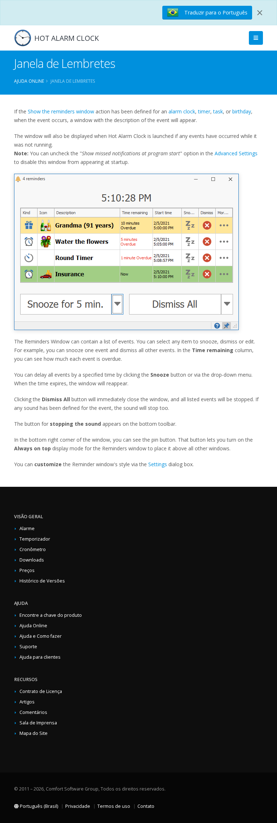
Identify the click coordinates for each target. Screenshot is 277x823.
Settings (157, 464)
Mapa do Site (33, 733)
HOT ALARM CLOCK (66, 38)
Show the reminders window (61, 111)
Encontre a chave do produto (50, 615)
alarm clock (181, 111)
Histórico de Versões (42, 581)
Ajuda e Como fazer (40, 636)
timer (204, 111)
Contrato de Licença (40, 691)
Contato (145, 806)
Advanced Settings (236, 153)
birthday (241, 111)
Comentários (33, 712)
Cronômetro (32, 549)
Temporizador (34, 539)
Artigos (27, 702)
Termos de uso (113, 806)
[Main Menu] (256, 38)
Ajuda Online (29, 81)
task (218, 111)
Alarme (27, 528)
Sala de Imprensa (38, 723)
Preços (27, 570)
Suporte (28, 647)
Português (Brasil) (38, 806)
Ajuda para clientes (40, 657)
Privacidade (77, 806)
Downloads (31, 560)
